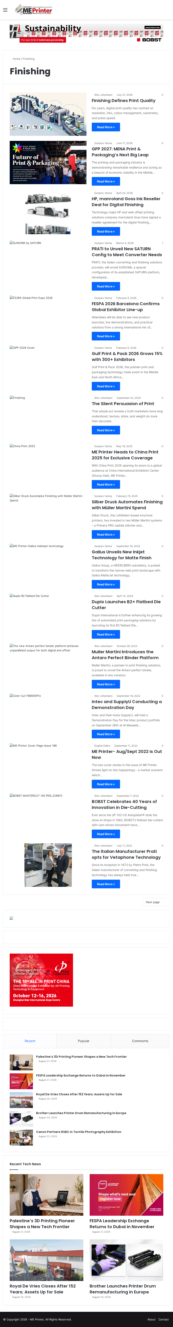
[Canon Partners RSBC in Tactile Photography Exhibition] (21, 1138)
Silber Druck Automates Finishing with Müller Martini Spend (127, 505)
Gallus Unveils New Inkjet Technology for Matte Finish (121, 555)
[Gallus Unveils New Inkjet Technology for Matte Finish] (48, 565)
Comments (140, 1041)
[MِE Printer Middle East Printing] (35, 9)
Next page (153, 902)
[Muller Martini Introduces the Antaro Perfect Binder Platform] (48, 665)
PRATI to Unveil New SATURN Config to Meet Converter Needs (127, 252)
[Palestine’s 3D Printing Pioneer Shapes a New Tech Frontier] (21, 1062)
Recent (30, 1041)
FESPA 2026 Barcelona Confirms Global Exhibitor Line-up (126, 307)
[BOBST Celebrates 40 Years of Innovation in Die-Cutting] (48, 815)
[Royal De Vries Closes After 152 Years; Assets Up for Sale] (21, 1100)
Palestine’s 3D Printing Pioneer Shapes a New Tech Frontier (81, 1057)
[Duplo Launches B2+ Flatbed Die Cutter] (48, 615)
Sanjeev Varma (103, 143)
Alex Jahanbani (103, 94)
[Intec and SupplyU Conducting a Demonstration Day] (48, 715)
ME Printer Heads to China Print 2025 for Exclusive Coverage (125, 455)
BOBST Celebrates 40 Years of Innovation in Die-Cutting (124, 804)
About (151, 1319)
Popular (83, 1041)
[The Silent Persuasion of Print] (48, 417)
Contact (163, 1319)
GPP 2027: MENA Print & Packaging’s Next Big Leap (120, 152)
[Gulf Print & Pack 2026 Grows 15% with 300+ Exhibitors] (48, 367)
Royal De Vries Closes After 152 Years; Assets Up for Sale (79, 1094)
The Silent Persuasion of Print (123, 404)
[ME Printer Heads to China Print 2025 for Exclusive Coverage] (48, 465)
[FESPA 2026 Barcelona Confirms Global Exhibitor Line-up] (48, 317)
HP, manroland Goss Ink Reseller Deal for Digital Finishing (126, 202)
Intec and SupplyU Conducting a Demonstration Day (127, 704)
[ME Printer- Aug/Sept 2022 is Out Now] (48, 765)
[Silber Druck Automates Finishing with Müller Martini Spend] (48, 515)
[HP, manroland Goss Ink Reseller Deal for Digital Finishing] (48, 212)
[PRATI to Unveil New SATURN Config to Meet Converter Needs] (48, 262)
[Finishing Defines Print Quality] (48, 114)
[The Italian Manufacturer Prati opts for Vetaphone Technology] (48, 865)
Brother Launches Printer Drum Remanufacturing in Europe (81, 1113)
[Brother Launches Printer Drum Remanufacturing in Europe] (21, 1119)
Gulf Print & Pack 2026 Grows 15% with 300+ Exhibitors (127, 356)
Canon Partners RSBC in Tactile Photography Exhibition (78, 1132)
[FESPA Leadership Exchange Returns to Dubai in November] (21, 1081)
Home (16, 58)
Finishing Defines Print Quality (123, 100)
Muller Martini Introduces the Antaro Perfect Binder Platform (125, 655)
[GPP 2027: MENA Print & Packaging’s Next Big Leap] (48, 162)
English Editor (102, 745)
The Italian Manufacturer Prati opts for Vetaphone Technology (126, 854)
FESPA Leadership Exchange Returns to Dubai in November (81, 1075)
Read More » (106, 127)
